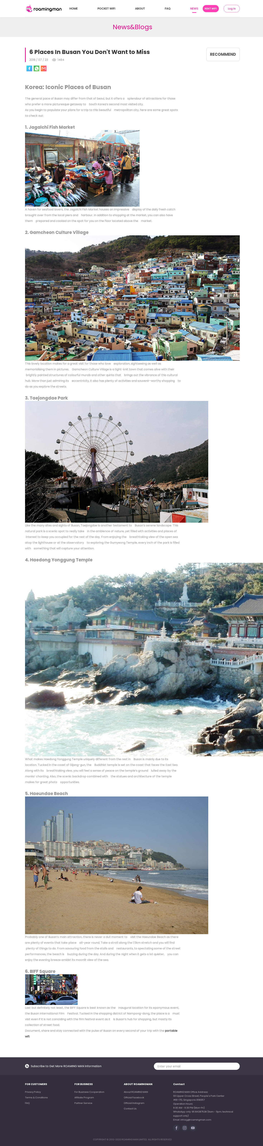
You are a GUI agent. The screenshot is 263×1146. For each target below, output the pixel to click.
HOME (73, 8)
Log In (232, 8)
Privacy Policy (33, 1092)
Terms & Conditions (36, 1097)
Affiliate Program (84, 1097)
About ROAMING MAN (136, 1092)
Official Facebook (134, 1097)
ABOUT (140, 8)
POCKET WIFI (106, 8)
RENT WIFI (211, 8)
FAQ (168, 8)
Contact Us (130, 1108)
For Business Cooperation (89, 1092)
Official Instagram (134, 1103)
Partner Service (83, 1103)
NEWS (194, 8)
